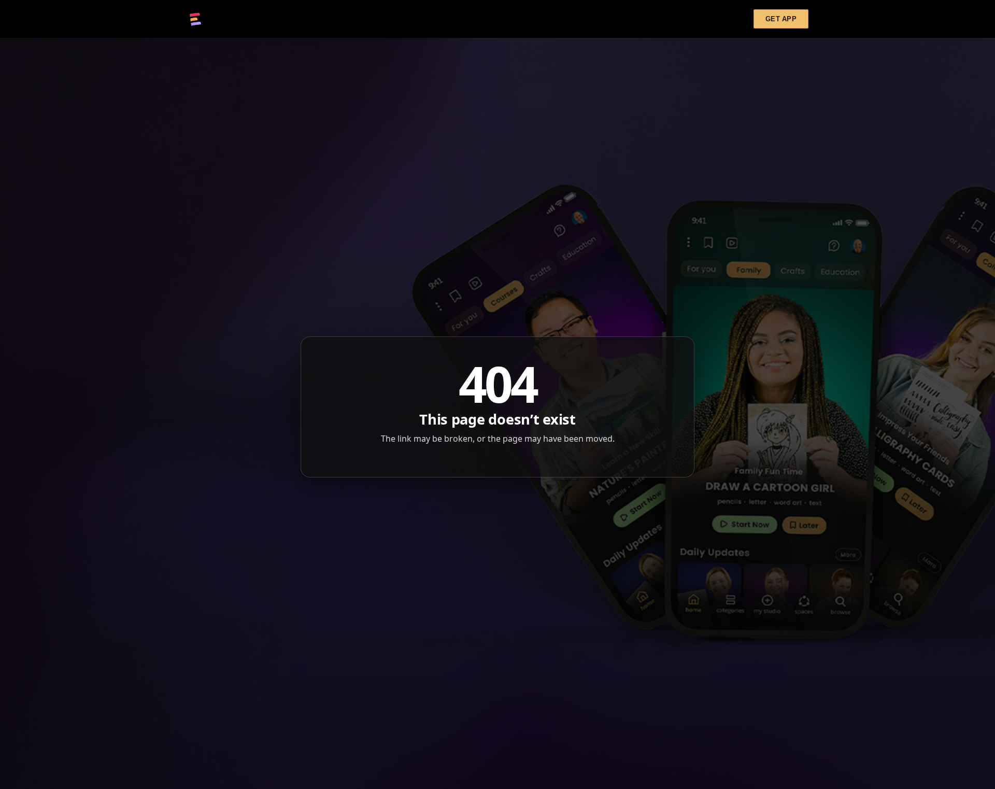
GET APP (781, 19)
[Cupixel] (195, 19)
